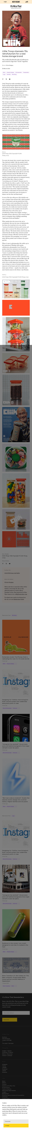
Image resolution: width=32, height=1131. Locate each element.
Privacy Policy (6, 1087)
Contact (4, 1084)
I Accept (7, 1125)
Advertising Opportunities (9, 1090)
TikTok (4, 1066)
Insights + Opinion (7, 1050)
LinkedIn (4, 1067)
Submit (4, 1082)
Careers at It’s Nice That (8, 1085)
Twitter (4, 1070)
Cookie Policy (6, 1098)
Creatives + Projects (7, 1052)
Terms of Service (6, 1089)
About (3, 1081)
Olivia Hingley (9, 65)
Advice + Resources (7, 1053)
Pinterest (4, 1072)
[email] (9, 79)
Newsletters (5, 1093)
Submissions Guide (18, 599)
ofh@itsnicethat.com (21, 594)
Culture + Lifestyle (7, 1055)
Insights (4, 1092)
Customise (7, 1121)
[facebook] (2, 79)
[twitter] (6, 79)
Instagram (4, 1064)
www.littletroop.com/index (12, 573)
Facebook (4, 1069)
